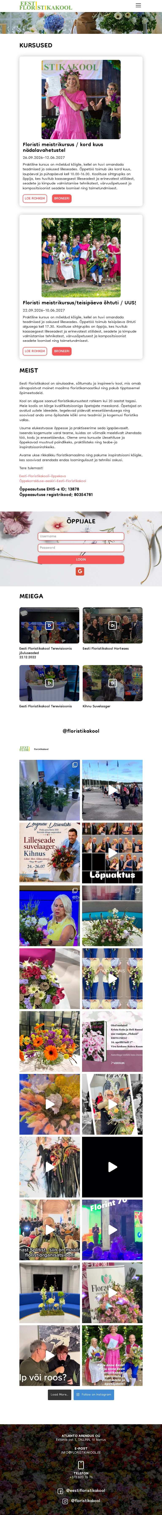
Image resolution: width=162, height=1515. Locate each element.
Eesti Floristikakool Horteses (106, 649)
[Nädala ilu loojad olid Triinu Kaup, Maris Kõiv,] (49, 1292)
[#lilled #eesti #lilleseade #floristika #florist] (49, 1167)
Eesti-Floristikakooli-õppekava (42, 477)
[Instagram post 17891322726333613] (112, 1041)
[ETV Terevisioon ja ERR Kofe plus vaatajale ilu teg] (112, 915)
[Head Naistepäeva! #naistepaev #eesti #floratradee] (112, 1292)
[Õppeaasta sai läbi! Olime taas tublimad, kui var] (112, 853)
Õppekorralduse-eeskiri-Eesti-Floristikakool (52, 481)
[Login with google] (81, 573)
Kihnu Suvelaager (96, 707)
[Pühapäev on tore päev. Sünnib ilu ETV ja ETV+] (49, 1041)
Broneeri (61, 199)
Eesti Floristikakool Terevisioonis (45, 707)
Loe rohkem (35, 199)
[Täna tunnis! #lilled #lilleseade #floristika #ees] (112, 978)
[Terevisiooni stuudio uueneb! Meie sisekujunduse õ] (49, 790)
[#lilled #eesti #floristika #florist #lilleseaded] (112, 790)
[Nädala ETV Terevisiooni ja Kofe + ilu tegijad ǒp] (49, 978)
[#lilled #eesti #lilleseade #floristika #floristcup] (49, 1230)
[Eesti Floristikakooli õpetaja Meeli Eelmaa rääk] (49, 915)
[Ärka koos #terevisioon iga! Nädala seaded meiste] (49, 1104)
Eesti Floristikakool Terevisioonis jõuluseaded (45, 651)
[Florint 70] (112, 1230)
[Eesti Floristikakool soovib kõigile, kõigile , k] (112, 1104)
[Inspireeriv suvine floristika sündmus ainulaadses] (49, 853)
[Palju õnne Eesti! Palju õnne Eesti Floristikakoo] (112, 1355)
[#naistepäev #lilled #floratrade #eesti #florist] (49, 1355)
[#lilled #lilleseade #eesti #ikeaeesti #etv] (112, 1167)
